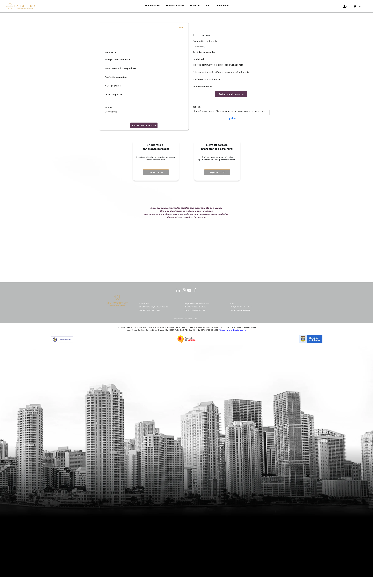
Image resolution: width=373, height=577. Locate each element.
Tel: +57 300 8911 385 (149, 310)
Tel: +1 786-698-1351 (240, 310)
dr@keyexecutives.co (195, 306)
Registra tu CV (217, 172)
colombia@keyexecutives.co (153, 306)
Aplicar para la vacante (143, 125)
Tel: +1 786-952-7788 (194, 310)
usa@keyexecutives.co (241, 306)
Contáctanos (156, 172)
